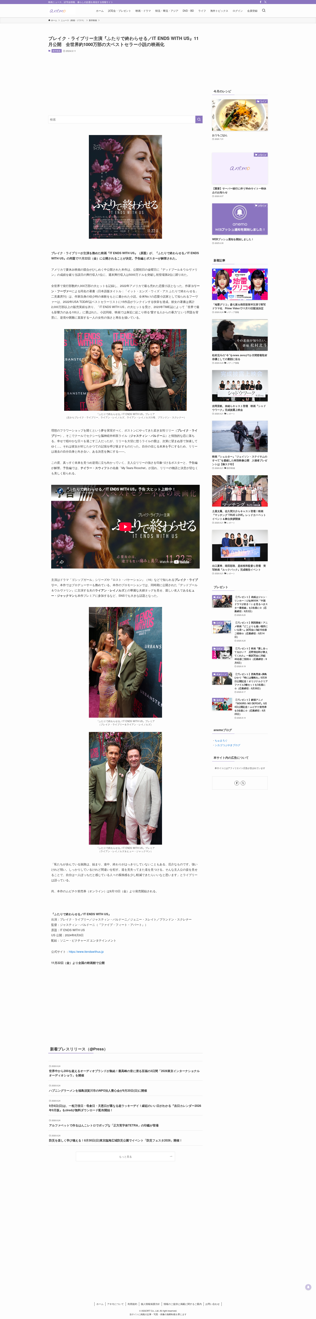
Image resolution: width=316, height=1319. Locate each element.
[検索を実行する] (199, 119)
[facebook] (260, 2)
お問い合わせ (212, 1304)
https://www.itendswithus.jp (86, 951)
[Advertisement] (125, 84)
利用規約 (132, 1304)
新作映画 (56, 50)
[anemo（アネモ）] (62, 10)
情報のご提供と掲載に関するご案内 (183, 1304)
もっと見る (125, 1156)
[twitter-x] (265, 2)
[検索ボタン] (264, 10)
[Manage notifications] (308, 1287)
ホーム (100, 1304)
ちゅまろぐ (221, 740)
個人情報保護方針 (150, 1304)
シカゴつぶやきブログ (227, 745)
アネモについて (115, 1304)
